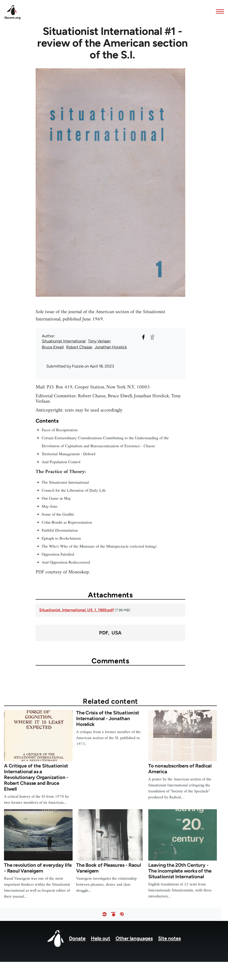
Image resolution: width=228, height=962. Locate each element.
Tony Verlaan (99, 341)
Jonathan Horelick (111, 347)
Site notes (169, 938)
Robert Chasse (79, 347)
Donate (77, 938)
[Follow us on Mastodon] (121, 914)
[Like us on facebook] (104, 914)
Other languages (134, 938)
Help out (100, 938)
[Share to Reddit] (152, 337)
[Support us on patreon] (113, 914)
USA (117, 633)
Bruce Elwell (53, 347)
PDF (103, 633)
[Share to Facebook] (143, 337)
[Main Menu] (218, 11)
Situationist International (64, 341)
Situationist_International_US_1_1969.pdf (76, 610)
